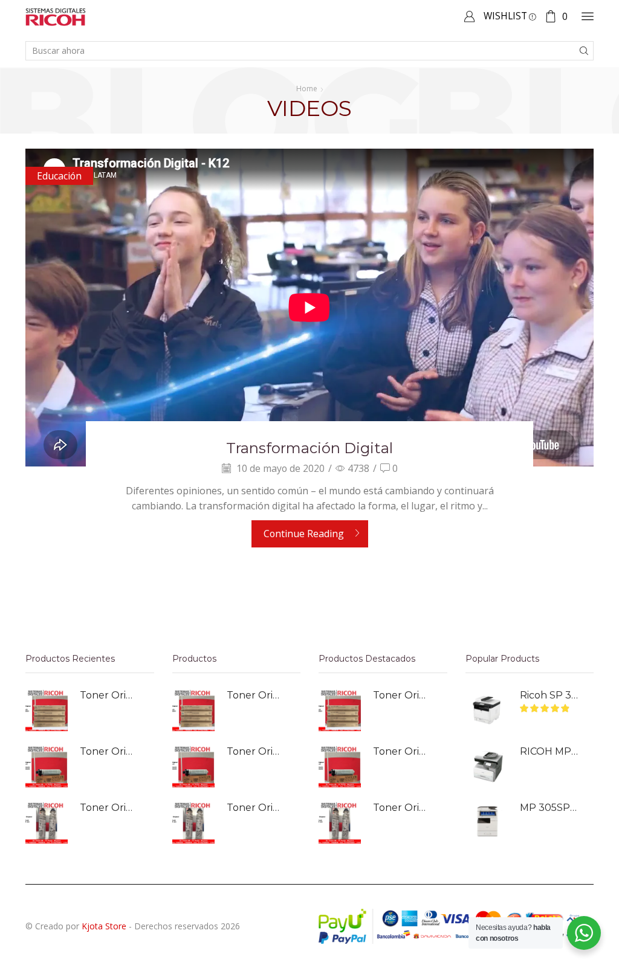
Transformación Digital (309, 448)
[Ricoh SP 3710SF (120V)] (486, 710)
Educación (59, 175)
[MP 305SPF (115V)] (486, 822)
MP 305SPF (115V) (549, 807)
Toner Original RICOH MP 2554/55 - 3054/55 (109, 751)
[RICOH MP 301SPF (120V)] (486, 766)
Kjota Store (104, 926)
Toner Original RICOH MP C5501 (109, 695)
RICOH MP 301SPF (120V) (549, 751)
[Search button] (584, 51)
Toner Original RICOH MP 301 (109, 807)
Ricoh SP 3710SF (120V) (549, 695)
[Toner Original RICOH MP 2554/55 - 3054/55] (46, 766)
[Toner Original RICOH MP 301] (46, 822)
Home (306, 88)
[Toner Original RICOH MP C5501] (46, 710)
